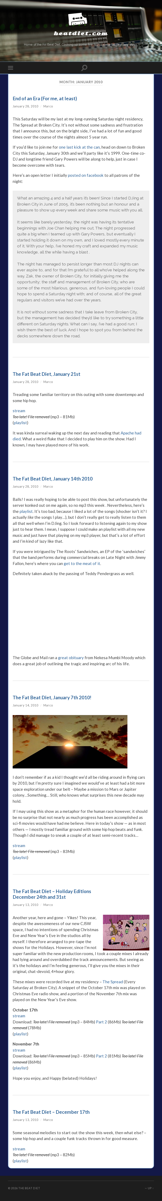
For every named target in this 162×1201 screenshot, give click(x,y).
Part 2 (101, 1021)
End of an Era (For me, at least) (45, 98)
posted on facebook (86, 175)
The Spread (113, 981)
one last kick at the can (79, 147)
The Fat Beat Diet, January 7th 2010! (52, 697)
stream (19, 410)
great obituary (71, 657)
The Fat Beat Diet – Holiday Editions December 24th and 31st (52, 894)
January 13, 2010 (25, 905)
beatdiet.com (81, 33)
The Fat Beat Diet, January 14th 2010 (53, 479)
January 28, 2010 (25, 106)
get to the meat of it (82, 563)
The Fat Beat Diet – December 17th (51, 1112)
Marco (48, 106)
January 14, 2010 (25, 705)
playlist (20, 422)
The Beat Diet (29, 1188)
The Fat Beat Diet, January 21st (46, 374)
